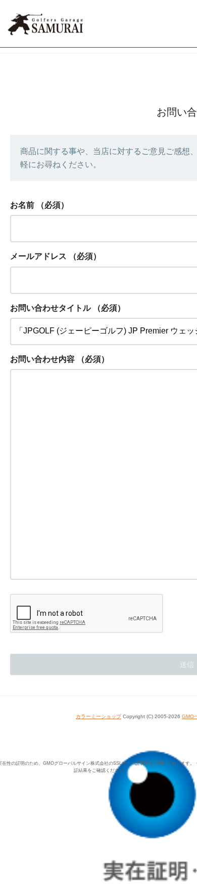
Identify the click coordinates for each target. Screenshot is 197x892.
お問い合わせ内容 (42, 359)
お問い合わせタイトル (50, 308)
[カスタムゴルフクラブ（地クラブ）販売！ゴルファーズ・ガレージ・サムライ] (94, 24)
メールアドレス (38, 256)
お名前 (22, 205)
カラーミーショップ (98, 716)
